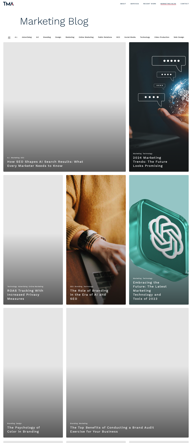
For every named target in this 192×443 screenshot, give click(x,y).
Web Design (179, 37)
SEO (118, 37)
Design (58, 37)
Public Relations (105, 37)
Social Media (130, 37)
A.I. (16, 37)
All (9, 37)
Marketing (70, 37)
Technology (145, 37)
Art (37, 37)
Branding (47, 37)
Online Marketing (86, 37)
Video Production (161, 37)
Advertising (27, 37)
